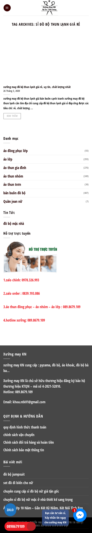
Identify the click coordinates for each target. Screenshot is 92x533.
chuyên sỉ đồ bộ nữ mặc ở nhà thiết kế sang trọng (38, 499)
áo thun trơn (12, 184)
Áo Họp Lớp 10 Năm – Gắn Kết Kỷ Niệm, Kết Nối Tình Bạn (43, 508)
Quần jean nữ (12, 201)
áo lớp (7, 159)
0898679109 (16, 526)
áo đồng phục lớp (15, 150)
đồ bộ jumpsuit (14, 474)
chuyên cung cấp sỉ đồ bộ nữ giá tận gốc (31, 491)
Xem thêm (12, 115)
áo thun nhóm (13, 176)
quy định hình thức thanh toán (24, 427)
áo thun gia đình (14, 167)
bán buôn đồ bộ (14, 192)
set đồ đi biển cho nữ (18, 482)
